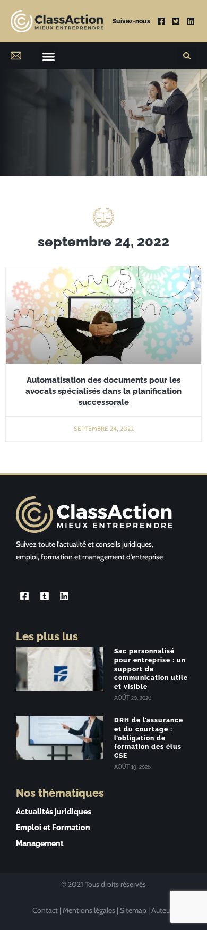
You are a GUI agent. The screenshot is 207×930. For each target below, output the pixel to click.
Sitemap (133, 910)
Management (40, 843)
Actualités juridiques (53, 811)
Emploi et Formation (53, 827)
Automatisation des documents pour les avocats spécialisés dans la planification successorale (103, 391)
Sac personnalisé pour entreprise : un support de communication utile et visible (151, 669)
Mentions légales (89, 910)
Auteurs (163, 910)
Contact (45, 910)
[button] (49, 56)
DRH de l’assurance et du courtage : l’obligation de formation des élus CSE (148, 738)
